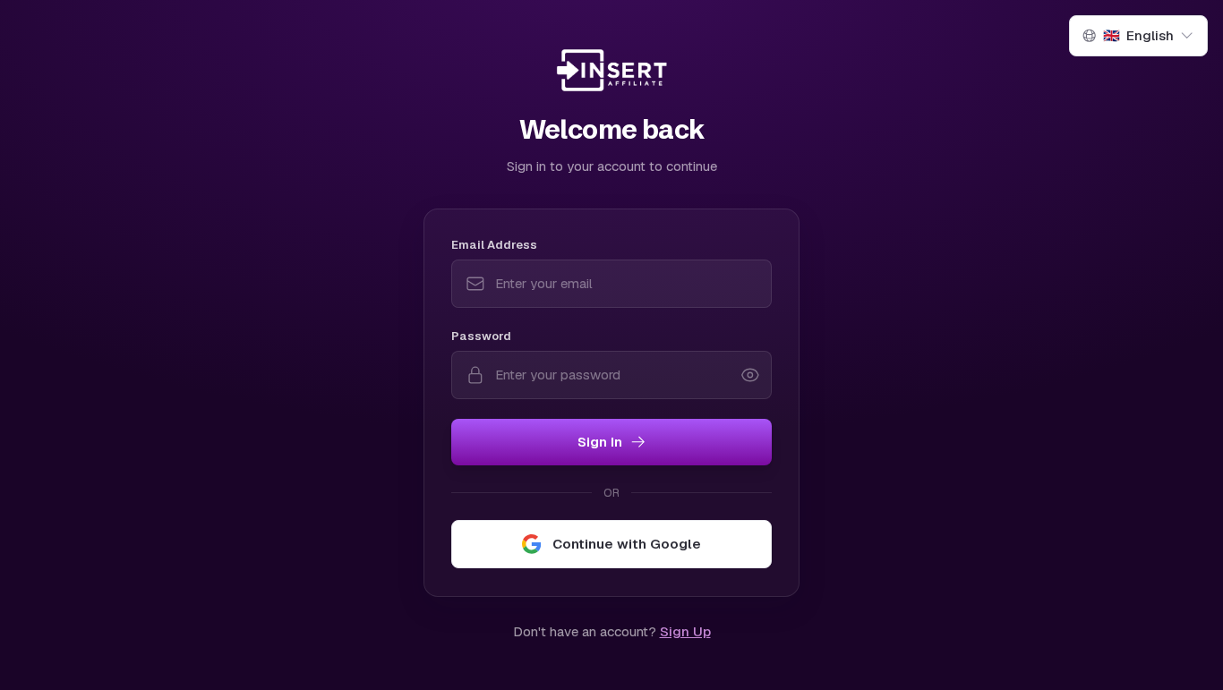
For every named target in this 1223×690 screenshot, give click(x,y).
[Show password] (750, 375)
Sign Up (685, 631)
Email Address (494, 244)
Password (481, 336)
